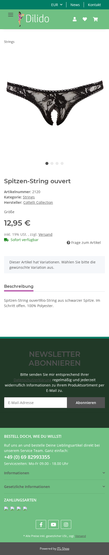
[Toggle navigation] (10, 12)
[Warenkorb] (95, 19)
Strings (29, 197)
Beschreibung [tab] (18, 286)
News (75, 4)
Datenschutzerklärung (32, 379)
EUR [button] (54, 4)
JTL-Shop (63, 548)
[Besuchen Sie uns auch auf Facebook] (41, 524)
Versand (45, 234)
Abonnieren (86, 402)
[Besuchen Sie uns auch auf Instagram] (66, 524)
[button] (75, 19)
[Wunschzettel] (85, 19)
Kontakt (94, 4)
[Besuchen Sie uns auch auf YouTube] (53, 524)
